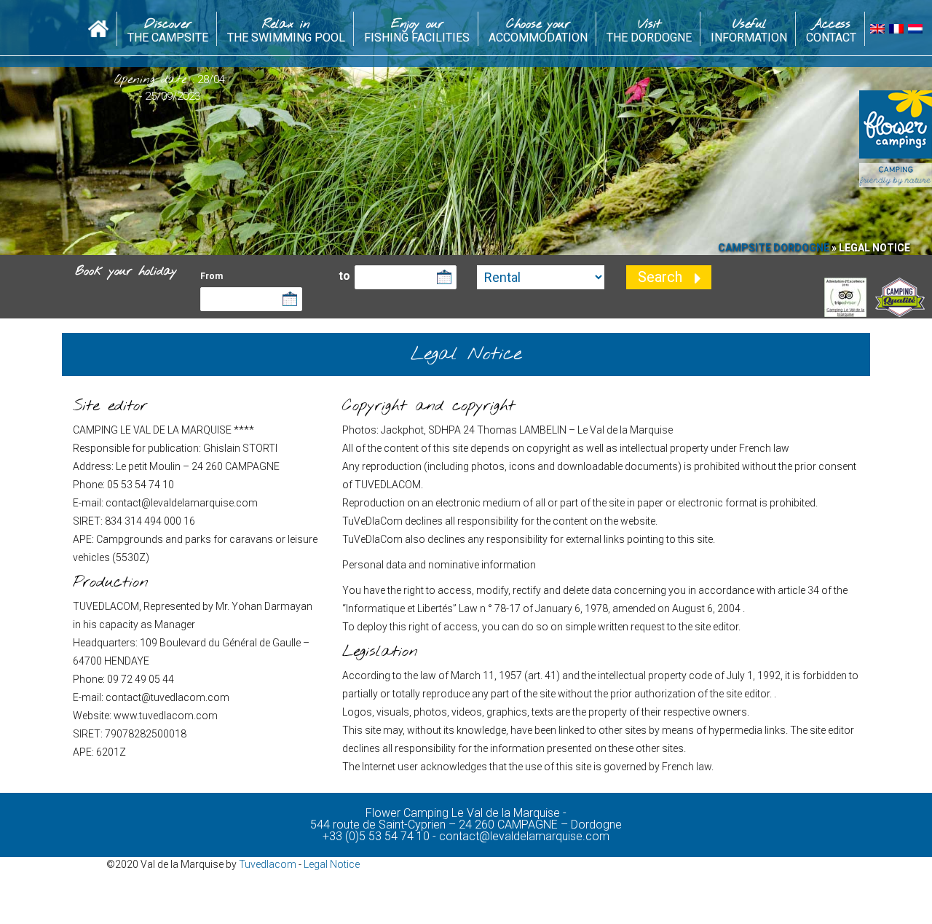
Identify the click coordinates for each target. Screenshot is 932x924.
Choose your (538, 30)
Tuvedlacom (267, 864)
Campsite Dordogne (773, 248)
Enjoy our (417, 30)
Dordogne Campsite (98, 24)
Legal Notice (332, 864)
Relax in (286, 30)
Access (831, 30)
